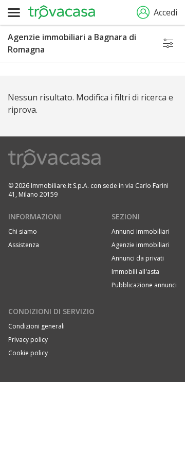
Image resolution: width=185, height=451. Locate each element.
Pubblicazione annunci (144, 285)
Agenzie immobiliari (141, 244)
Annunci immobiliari (141, 231)
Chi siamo (22, 231)
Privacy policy (28, 339)
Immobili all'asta (135, 271)
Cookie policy (28, 353)
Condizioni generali (36, 326)
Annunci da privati (138, 258)
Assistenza (23, 244)
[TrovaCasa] (61, 12)
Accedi (165, 12)
